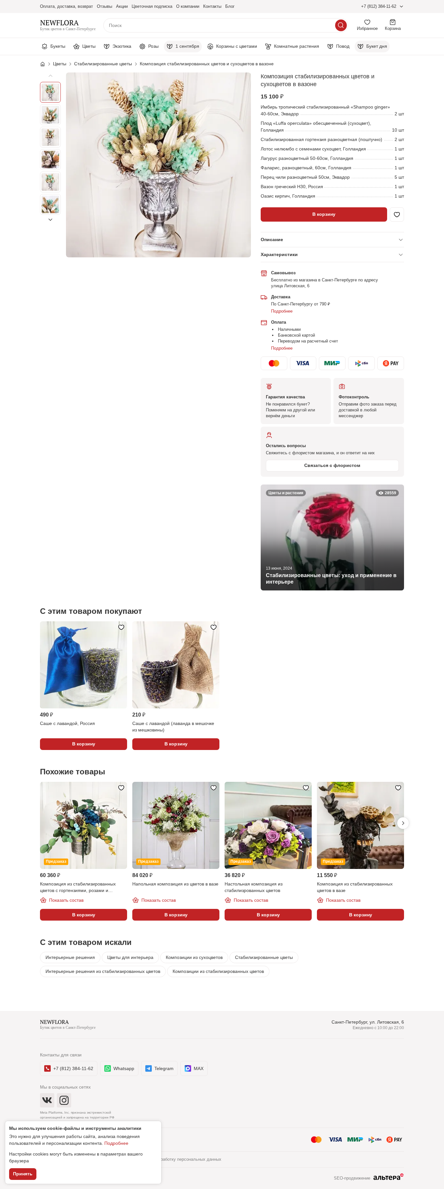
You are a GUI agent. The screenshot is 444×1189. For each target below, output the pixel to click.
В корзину (323, 214)
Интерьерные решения (70, 957)
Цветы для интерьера (130, 957)
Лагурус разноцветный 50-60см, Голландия (307, 158)
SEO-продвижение (352, 1178)
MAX (198, 1068)
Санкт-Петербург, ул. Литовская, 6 (368, 1022)
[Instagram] (64, 1100)
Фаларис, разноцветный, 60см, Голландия (306, 167)
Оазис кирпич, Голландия (288, 196)
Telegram (164, 1068)
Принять (23, 1173)
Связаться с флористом (332, 465)
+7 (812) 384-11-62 (378, 6)
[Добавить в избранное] (397, 214)
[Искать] (341, 25)
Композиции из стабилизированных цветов (218, 971)
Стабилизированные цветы (264, 957)
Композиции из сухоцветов (194, 957)
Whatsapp (123, 1068)
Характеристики (279, 254)
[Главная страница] (46, 64)
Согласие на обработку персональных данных (175, 1159)
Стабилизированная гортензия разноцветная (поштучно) (321, 139)
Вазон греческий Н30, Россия (292, 186)
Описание (272, 239)
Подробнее (282, 311)
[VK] (47, 1100)
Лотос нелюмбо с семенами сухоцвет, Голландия (313, 148)
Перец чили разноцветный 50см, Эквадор (305, 177)
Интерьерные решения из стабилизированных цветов (103, 971)
